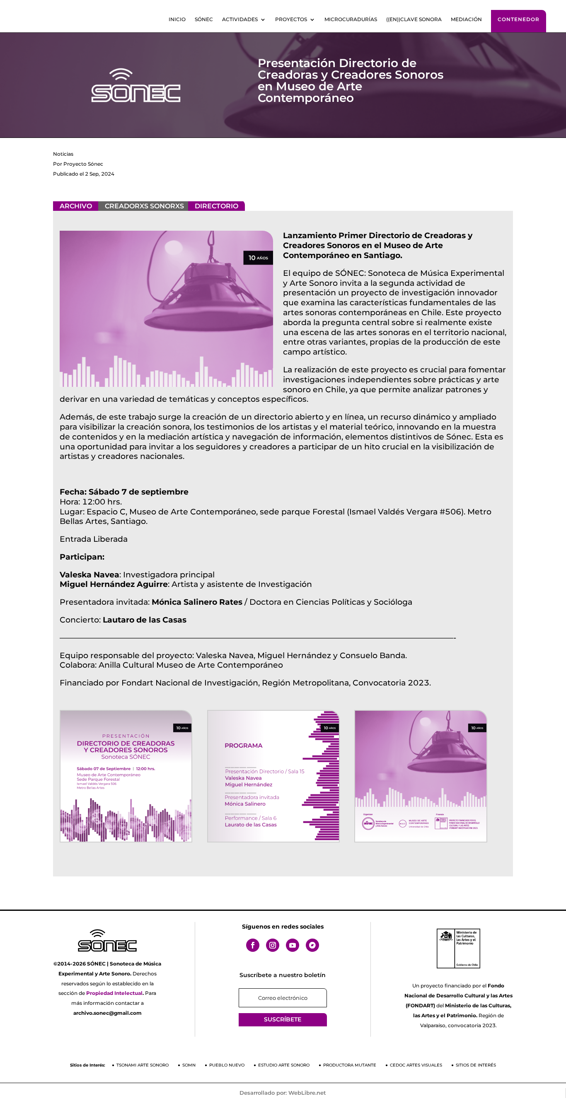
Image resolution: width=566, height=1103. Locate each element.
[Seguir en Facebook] (252, 945)
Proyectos (291, 19)
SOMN (189, 1065)
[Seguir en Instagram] (272, 945)
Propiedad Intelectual (114, 993)
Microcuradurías (350, 19)
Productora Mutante (349, 1065)
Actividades (240, 19)
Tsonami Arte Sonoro (142, 1065)
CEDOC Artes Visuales (416, 1065)
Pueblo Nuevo (226, 1065)
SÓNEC (204, 19)
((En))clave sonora (414, 19)
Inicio (177, 19)
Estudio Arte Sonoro (284, 1065)
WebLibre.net (307, 1092)
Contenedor (518, 19)
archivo (76, 206)
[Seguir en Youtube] (292, 945)
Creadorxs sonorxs (144, 206)
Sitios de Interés (476, 1065)
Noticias (63, 154)
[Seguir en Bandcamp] (312, 945)
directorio (216, 206)
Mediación (466, 19)
